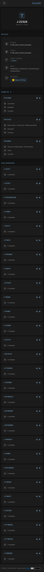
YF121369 (7, 98)
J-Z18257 (7, 496)
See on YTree (20, 80)
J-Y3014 (7, 240)
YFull (27, 568)
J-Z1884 (7, 212)
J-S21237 (7, 283)
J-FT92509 (8, 368)
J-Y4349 (7, 311)
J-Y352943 (8, 254)
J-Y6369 (7, 453)
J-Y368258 (8, 553)
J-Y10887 (7, 325)
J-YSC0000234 (10, 197)
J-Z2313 (7, 183)
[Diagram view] (39, 98)
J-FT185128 (8, 539)
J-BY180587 (8, 411)
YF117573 (7, 119)
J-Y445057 (8, 439)
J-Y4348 (7, 297)
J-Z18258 (7, 482)
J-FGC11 (7, 226)
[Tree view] (39, 169)
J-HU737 (7, 340)
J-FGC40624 (9, 468)
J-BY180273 (8, 397)
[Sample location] (37, 98)
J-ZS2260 (8, 510)
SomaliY (36, 3)
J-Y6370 (7, 269)
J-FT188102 (8, 525)
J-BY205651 (8, 425)
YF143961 (7, 141)
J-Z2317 (7, 169)
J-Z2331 (13, 61)
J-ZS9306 (8, 382)
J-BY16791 (8, 354)
